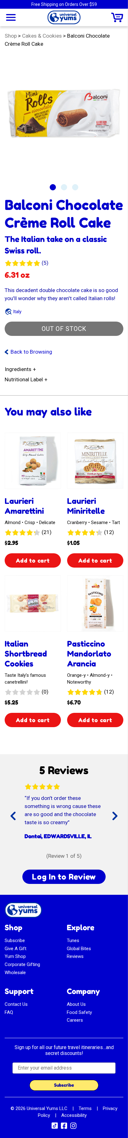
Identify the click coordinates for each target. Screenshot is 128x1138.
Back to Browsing (31, 352)
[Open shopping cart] (117, 17)
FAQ (9, 1012)
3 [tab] (75, 187)
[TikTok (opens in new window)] (55, 1127)
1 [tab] (53, 187)
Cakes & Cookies (42, 36)
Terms (85, 1108)
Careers (75, 1020)
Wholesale (15, 972)
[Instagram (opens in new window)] (73, 1128)
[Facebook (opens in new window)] (64, 1128)
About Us (76, 1004)
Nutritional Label (24, 379)
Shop (11, 36)
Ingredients (18, 369)
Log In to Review (64, 876)
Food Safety (79, 1012)
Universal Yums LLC (47, 1108)
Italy (17, 311)
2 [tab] (64, 187)
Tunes (73, 940)
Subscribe (15, 940)
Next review (113, 821)
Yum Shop (15, 956)
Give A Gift (15, 948)
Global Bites (79, 948)
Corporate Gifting (22, 964)
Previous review (21, 821)
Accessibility (74, 1115)
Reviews (75, 956)
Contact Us (16, 1004)
